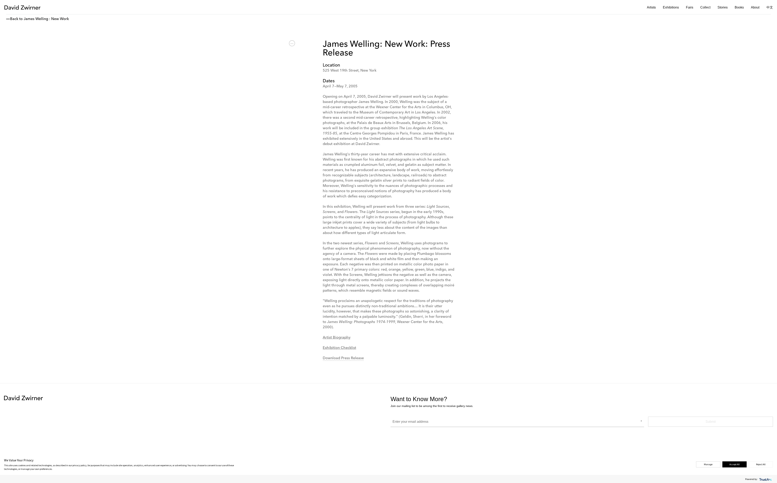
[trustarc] (765, 479)
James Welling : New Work (46, 19)
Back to (16, 19)
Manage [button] (708, 464)
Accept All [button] (734, 464)
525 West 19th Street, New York (349, 70)
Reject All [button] (760, 464)
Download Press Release (343, 358)
